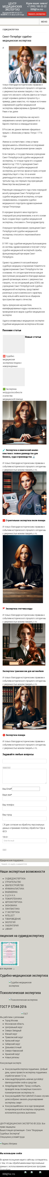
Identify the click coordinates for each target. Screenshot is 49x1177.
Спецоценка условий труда (12, 1137)
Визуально (5, 767)
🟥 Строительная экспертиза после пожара (24, 520)
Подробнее (5, 1169)
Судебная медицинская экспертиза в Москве (23, 324)
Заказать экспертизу (36, 14)
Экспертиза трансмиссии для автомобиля (23, 671)
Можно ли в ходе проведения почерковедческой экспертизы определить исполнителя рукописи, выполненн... (25, 1109)
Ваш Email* (7, 789)
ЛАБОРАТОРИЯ (11, 925)
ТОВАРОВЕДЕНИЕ (13, 919)
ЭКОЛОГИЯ (10, 922)
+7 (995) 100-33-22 (36, 6)
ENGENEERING (11, 892)
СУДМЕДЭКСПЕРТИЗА (11, 30)
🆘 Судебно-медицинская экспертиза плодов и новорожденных (12, 361)
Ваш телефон (8, 804)
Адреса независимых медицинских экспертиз (23, 320)
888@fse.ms (37, 9)
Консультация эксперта (10, 1063)
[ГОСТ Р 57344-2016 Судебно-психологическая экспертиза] (24, 1013)
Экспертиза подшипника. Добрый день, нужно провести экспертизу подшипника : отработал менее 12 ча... (26, 1072)
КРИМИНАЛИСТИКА (14, 888)
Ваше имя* (7, 794)
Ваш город (7, 814)
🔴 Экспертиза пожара (14, 735)
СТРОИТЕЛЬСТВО (13, 882)
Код (9, 767)
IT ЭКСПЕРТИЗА (12, 912)
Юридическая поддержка (11, 860)
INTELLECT (10, 915)
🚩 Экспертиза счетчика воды (17, 608)
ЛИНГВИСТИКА (12, 908)
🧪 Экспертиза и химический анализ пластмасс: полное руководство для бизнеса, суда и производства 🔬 (20, 453)
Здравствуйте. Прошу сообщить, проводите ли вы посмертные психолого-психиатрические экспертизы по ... (23, 1089)
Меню (44, 21)
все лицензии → (7, 968)
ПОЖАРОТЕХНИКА (13, 898)
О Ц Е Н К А (10, 895)
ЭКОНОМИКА (11, 905)
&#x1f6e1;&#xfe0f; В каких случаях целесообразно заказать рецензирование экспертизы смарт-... (27, 1099)
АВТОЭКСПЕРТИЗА (13, 902)
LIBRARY (8, 929)
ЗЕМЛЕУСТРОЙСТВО (14, 885)
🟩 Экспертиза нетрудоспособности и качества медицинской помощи (13, 394)
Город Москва (11, 1020)
